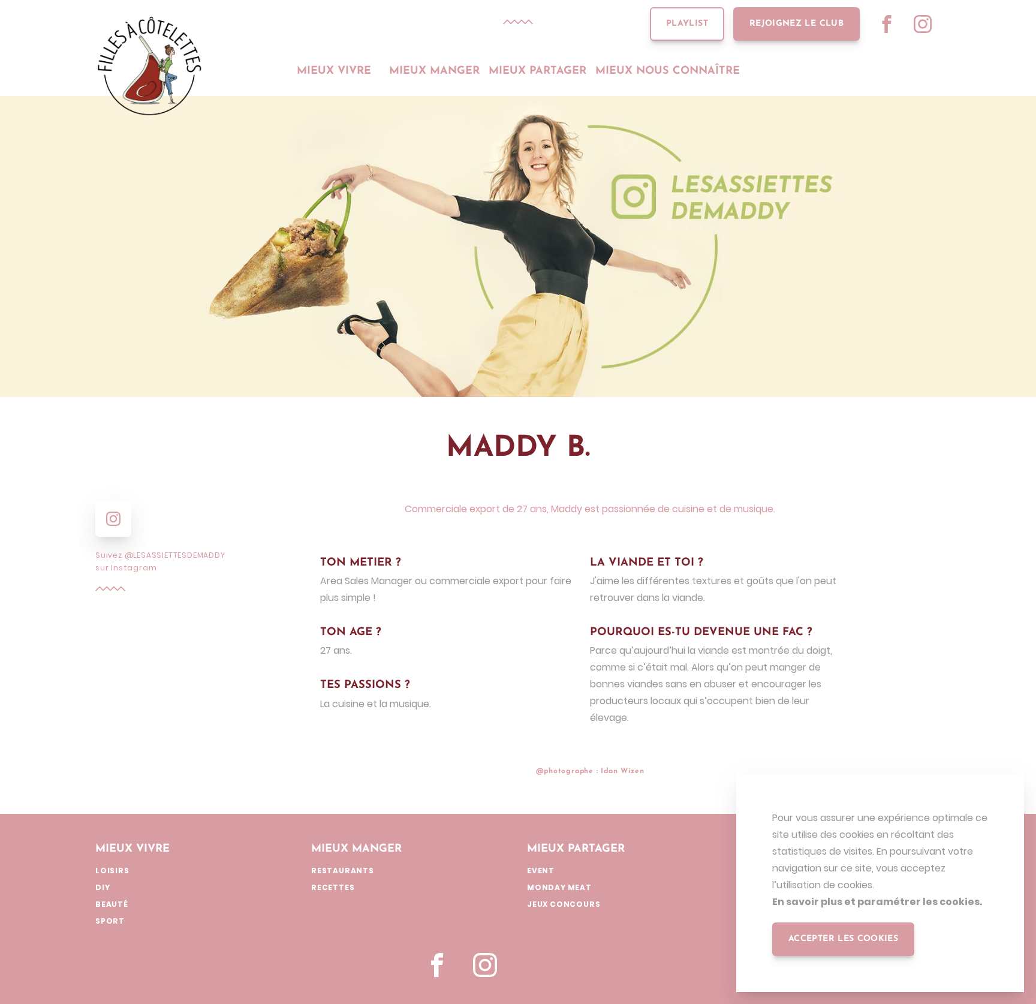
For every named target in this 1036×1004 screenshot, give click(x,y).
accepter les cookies (843, 938)
